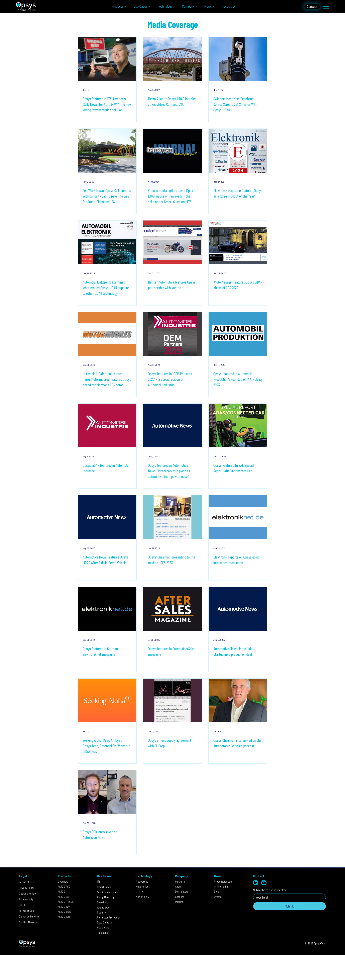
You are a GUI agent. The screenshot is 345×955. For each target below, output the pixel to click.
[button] (29, 916)
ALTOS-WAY (64, 906)
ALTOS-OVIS (64, 911)
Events (218, 896)
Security (104, 912)
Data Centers (104, 922)
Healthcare (103, 927)
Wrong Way (103, 907)
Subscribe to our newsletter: (270, 890)
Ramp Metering (105, 897)
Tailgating (102, 932)
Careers (179, 896)
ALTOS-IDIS (64, 916)
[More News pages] (213, 6)
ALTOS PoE (64, 886)
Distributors (181, 891)
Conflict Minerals (28, 922)
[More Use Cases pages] (149, 6)
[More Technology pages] (174, 6)
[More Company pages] (196, 6)
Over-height (103, 902)
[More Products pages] (125, 6)
